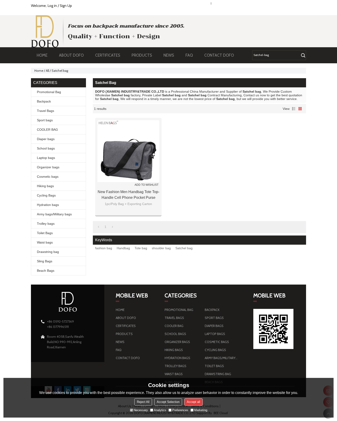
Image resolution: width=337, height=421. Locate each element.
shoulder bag (161, 248)
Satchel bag (184, 248)
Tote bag (141, 248)
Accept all (193, 402)
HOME (42, 55)
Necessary (141, 410)
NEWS (168, 55)
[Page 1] (98, 226)
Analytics (160, 410)
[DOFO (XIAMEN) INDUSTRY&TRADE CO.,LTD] (44, 31)
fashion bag (103, 248)
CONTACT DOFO (219, 55)
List (293, 108)
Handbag (123, 248)
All (47, 71)
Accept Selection (168, 402)
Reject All (143, 402)
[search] (303, 55)
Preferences (180, 410)
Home (38, 71)
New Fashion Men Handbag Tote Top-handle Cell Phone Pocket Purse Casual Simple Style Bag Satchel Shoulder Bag (128, 195)
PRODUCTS (142, 55)
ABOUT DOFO (71, 55)
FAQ (189, 55)
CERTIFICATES (107, 55)
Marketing (200, 410)
